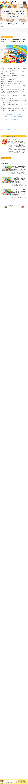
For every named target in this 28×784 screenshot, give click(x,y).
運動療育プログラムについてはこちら (11, 130)
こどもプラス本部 (12, 139)
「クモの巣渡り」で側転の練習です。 (13, 114)
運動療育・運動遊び (7, 37)
